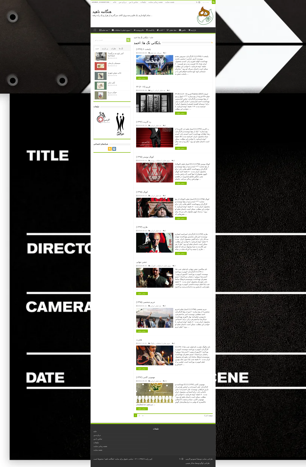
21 (166, 381)
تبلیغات (143, 2)
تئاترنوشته (140, 30)
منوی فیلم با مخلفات (122, 30)
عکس (184, 30)
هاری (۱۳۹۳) (142, 227)
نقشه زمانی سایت (155, 2)
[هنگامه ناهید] (204, 15)
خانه (114, 2)
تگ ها (121, 49)
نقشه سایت (169, 2)
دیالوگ (152, 343)
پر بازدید (105, 49)
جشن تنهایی (141, 262)
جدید (97, 49)
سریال (159, 53)
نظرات (113, 49)
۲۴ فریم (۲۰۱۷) (143, 87)
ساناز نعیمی (190, 463)
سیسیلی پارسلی (114, 63)
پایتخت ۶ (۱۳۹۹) (143, 49)
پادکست (151, 30)
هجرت (139, 339)
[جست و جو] (214, 2)
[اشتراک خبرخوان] (212, 43)
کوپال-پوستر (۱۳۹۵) (145, 157)
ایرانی (156, 90)
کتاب (161, 30)
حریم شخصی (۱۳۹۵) (145, 302)
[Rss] (197, 2)
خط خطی (172, 30)
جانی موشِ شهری (114, 73)
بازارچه (193, 30)
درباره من (122, 2)
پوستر (152, 161)
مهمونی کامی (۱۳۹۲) (145, 377)
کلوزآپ (153, 266)
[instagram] (199, 2)
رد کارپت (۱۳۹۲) (143, 122)
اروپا (151, 90)
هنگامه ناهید (102, 11)
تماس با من (133, 2)
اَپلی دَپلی (111, 83)
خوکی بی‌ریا (112, 92)
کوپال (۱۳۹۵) (142, 192)
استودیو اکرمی (191, 459)
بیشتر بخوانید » (142, 78)
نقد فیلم (105, 30)
